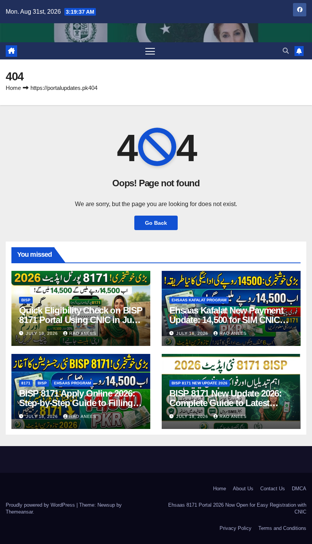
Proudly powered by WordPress (41, 505)
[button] (286, 51)
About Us (243, 488)
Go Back (156, 223)
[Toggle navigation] (150, 51)
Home (13, 88)
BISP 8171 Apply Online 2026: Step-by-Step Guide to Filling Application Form (77, 403)
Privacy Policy (236, 528)
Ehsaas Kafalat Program (199, 300)
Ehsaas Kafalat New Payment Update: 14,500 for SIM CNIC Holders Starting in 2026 (226, 319)
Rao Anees (82, 333)
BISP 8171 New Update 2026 (200, 383)
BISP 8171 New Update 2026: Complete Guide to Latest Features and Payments (225, 403)
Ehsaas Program (72, 383)
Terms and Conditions (282, 528)
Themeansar (19, 512)
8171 (25, 383)
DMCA (299, 488)
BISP (25, 300)
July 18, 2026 (42, 333)
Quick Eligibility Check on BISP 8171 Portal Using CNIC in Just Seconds (80, 319)
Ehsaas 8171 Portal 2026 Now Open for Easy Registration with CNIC (237, 508)
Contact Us (272, 488)
